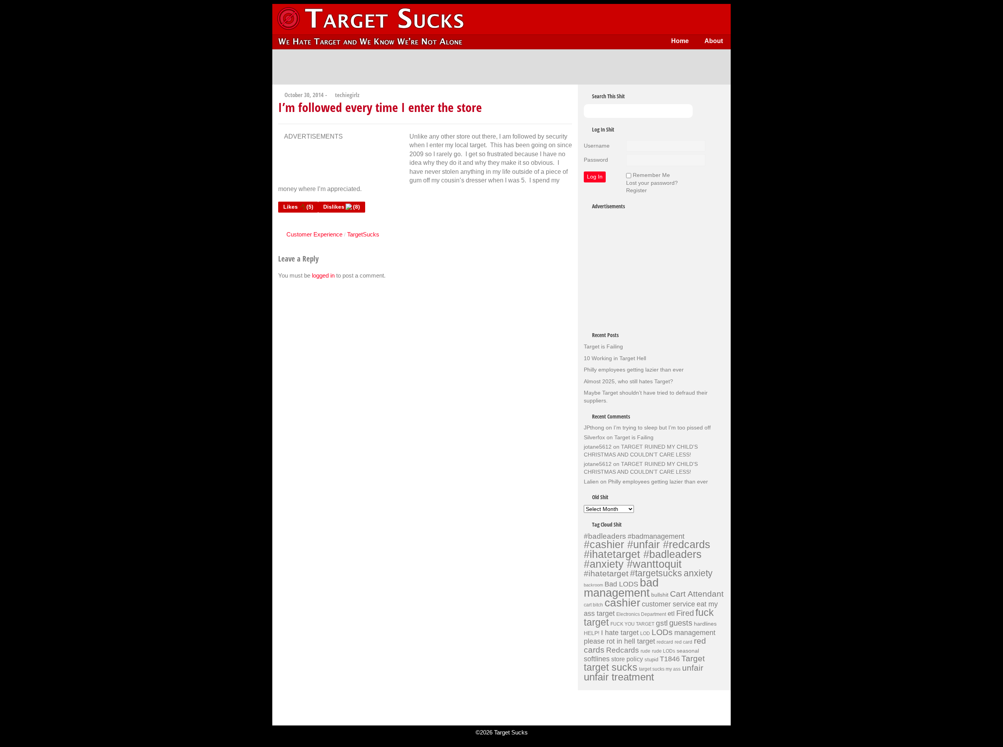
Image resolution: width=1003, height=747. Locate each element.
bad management (621, 587)
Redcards (622, 650)
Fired (685, 613)
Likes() (298, 207)
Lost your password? (652, 183)
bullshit (659, 595)
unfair (692, 668)
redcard (665, 642)
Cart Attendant (697, 594)
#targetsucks (656, 573)
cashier (622, 603)
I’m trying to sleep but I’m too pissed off (662, 427)
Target (693, 658)
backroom (593, 585)
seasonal (688, 651)
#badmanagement (656, 536)
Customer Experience (314, 234)
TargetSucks (363, 234)
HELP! (591, 633)
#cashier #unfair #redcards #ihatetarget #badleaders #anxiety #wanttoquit (647, 554)
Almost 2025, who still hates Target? (628, 381)
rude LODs (663, 651)
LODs (662, 632)
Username (597, 146)
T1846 (670, 659)
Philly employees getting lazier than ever (634, 369)
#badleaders (605, 536)
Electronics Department (641, 614)
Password (596, 160)
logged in (323, 275)
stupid (651, 659)
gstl (662, 623)
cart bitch (593, 605)
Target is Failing (603, 346)
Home (680, 41)
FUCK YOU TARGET (632, 624)
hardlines (705, 624)
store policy (627, 658)
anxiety (698, 573)
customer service (668, 604)
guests (680, 623)
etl (671, 613)
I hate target (620, 632)
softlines (597, 659)
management (694, 633)
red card (683, 642)
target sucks (610, 667)
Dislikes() (341, 207)
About (713, 41)
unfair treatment (619, 677)
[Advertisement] (501, 67)
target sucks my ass (660, 669)
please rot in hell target (619, 641)
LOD (645, 633)
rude (645, 651)
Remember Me (651, 175)
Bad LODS (621, 584)
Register (636, 190)
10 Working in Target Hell (615, 358)
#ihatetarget (606, 573)
